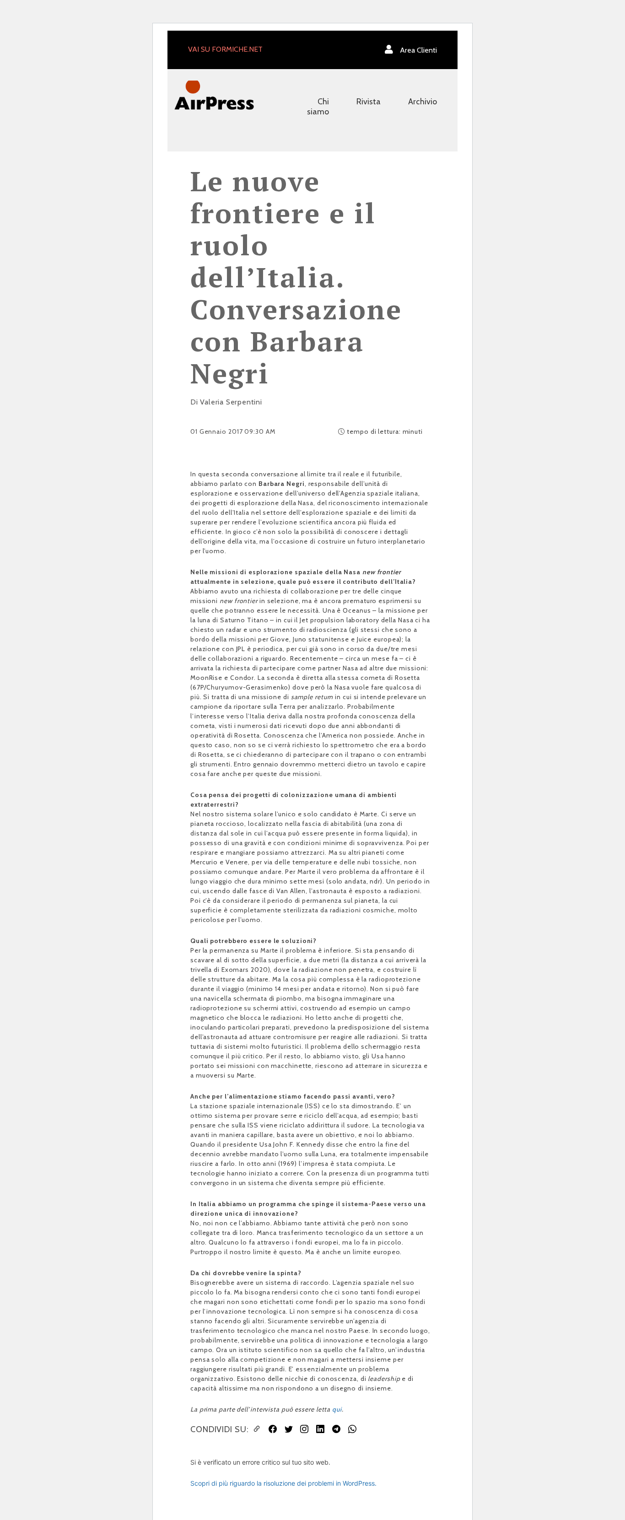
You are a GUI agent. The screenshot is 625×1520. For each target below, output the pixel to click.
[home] (214, 94)
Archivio (422, 102)
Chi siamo (318, 107)
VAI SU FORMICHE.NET (225, 49)
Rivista (368, 102)
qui (337, 1409)
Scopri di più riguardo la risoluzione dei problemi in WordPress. (283, 1483)
